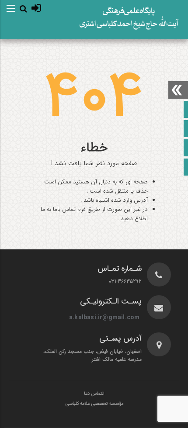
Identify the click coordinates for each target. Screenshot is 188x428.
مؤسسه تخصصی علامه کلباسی (94, 404)
